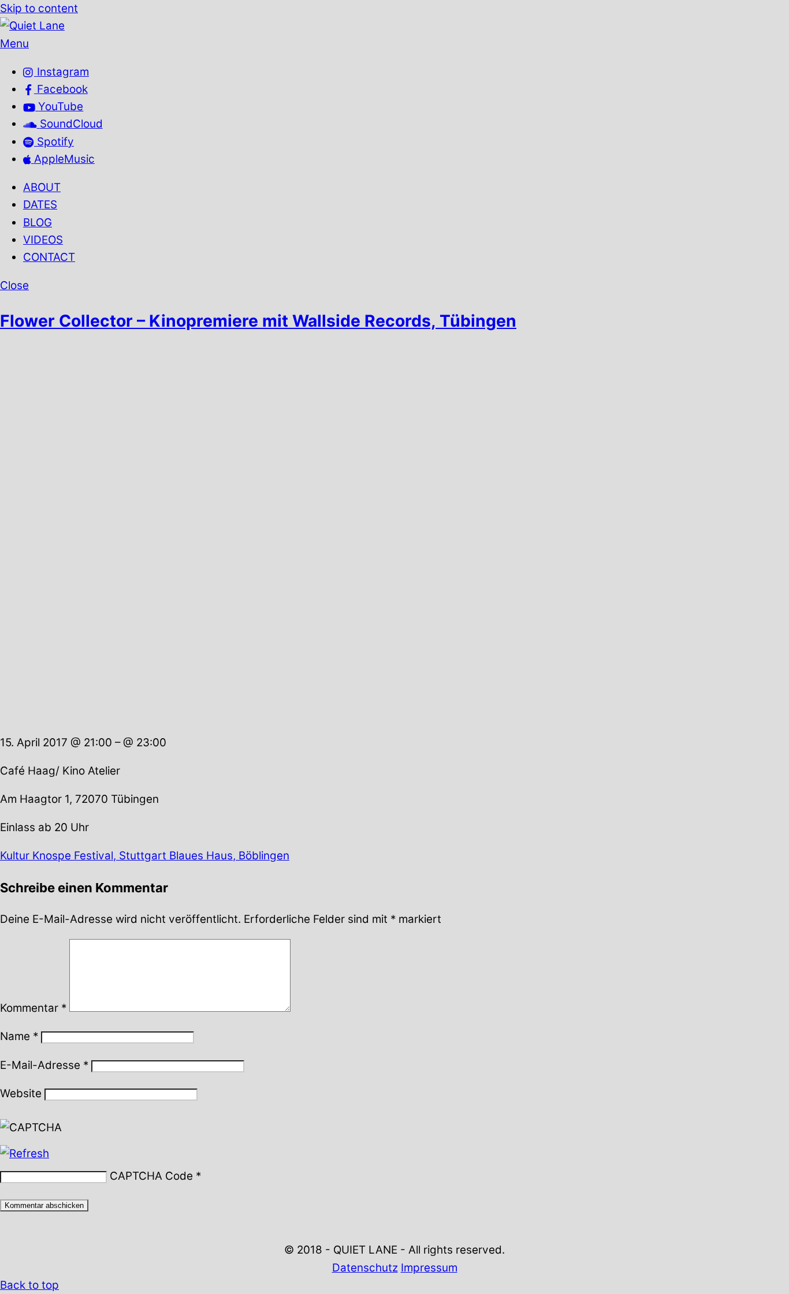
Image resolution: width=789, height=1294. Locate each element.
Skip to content (39, 8)
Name (19, 1036)
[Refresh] (24, 1153)
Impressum (429, 1267)
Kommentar (33, 1008)
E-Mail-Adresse (44, 1065)
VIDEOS (43, 239)
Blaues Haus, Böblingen (227, 855)
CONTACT (49, 257)
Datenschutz (365, 1267)
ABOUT (42, 187)
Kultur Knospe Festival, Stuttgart (83, 855)
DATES (40, 204)
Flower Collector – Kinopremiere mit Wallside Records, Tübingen (258, 321)
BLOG (37, 222)
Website (21, 1093)
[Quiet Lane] (32, 25)
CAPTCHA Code (151, 1176)
